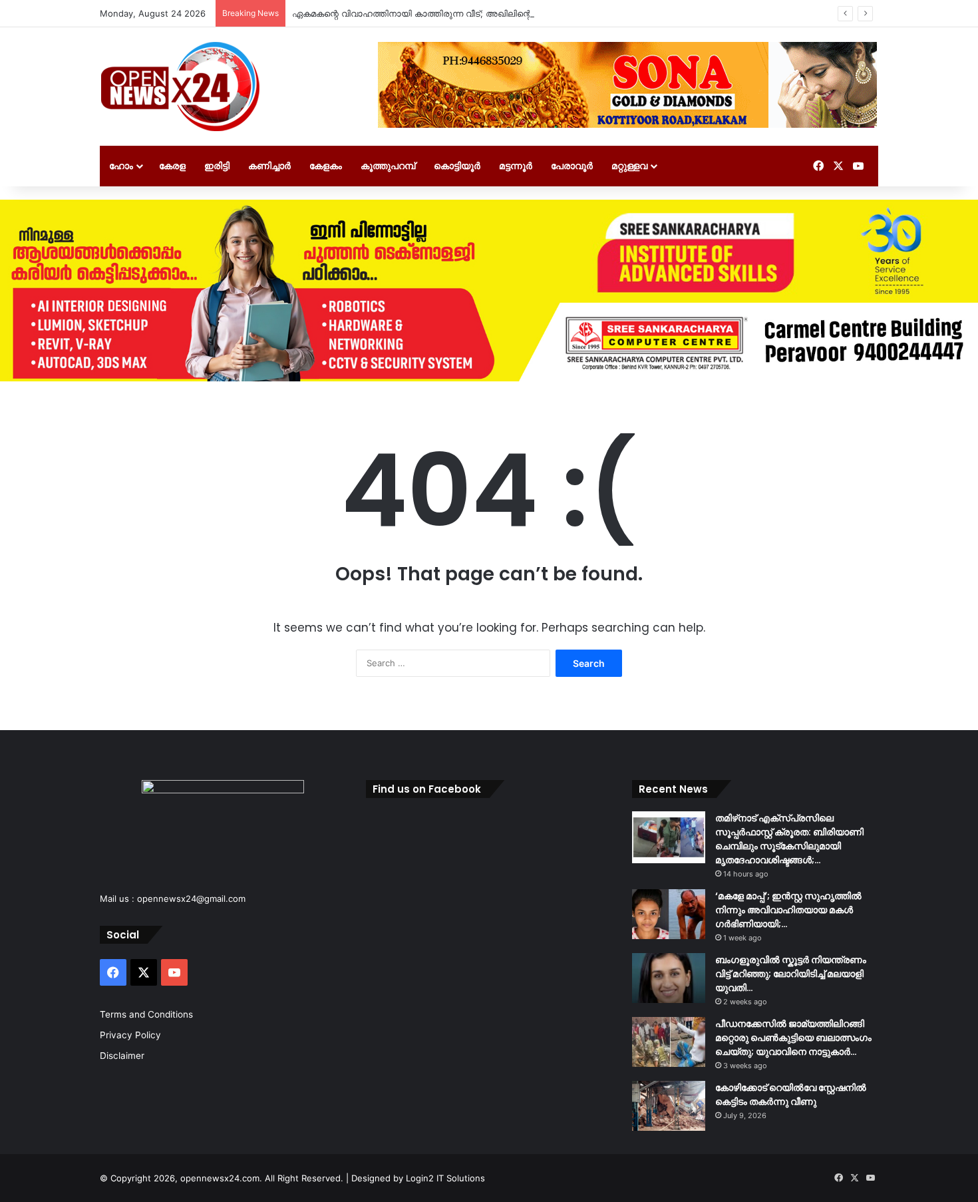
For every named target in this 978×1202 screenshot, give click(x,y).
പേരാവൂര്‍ (572, 165)
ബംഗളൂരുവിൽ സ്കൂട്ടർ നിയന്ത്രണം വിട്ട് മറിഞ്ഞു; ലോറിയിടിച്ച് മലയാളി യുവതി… (790, 973)
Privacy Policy (130, 1035)
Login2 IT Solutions (445, 1178)
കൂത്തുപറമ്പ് (388, 165)
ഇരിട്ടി (217, 165)
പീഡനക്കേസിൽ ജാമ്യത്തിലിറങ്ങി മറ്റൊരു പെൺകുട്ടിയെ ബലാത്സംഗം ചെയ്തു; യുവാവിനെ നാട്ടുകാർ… (793, 1037)
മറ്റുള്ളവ (629, 165)
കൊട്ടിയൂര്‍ (457, 165)
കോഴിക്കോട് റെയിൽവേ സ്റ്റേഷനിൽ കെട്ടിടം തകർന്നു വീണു (790, 1094)
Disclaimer (122, 1055)
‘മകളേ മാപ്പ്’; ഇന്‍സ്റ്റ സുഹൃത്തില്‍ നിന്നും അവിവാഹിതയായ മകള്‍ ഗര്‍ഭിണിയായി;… (788, 909)
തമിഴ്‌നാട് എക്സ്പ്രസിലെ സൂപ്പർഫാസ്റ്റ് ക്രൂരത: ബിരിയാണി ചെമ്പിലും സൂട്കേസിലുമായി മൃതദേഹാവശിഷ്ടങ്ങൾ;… (789, 839)
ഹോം (121, 165)
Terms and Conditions (146, 1014)
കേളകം (325, 165)
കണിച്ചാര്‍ (269, 165)
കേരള (172, 165)
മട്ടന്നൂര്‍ (515, 165)
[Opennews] (181, 86)
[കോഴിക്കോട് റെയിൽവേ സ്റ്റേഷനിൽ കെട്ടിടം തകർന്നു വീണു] (668, 1106)
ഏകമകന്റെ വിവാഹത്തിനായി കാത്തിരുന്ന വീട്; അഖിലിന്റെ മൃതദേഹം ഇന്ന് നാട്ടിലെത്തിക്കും (479, 13)
